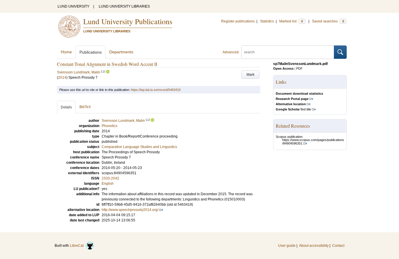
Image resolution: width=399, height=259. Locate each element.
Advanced (231, 52)
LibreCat (77, 246)
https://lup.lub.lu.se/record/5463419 (156, 89)
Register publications (238, 21)
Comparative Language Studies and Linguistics (139, 147)
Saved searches (328, 21)
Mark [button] (250, 75)
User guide (287, 246)
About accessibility (314, 246)
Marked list (291, 21)
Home (66, 52)
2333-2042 (110, 178)
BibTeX (85, 107)
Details (66, 107)
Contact (338, 246)
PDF (299, 68)
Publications (90, 52)
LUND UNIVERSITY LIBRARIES (124, 6)
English (108, 184)
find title (293, 109)
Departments (121, 52)
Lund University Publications (127, 21)
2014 (62, 77)
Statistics (267, 21)
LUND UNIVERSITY (73, 6)
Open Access (283, 68)
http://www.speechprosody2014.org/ (130, 210)
